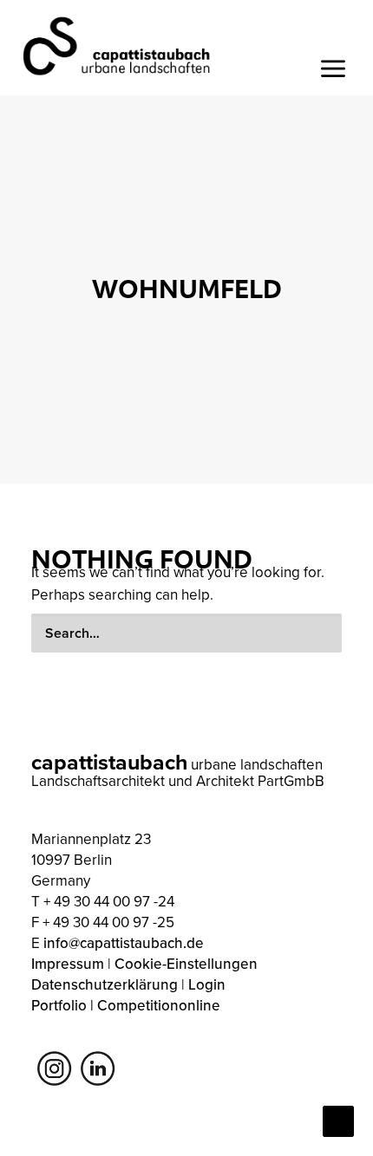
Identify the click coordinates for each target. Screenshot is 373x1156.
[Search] (186, 633)
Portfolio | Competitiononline (125, 1005)
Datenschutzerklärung (104, 984)
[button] (316, 633)
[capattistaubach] (118, 45)
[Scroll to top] (338, 1119)
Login (207, 984)
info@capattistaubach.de (123, 942)
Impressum (67, 963)
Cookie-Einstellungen (186, 963)
